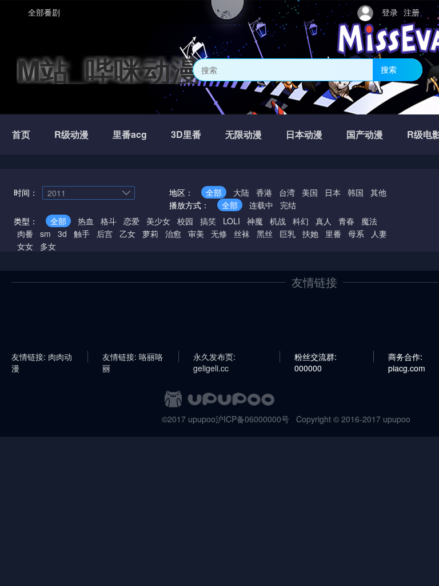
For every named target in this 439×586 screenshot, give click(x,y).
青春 (346, 221)
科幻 (301, 221)
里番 (333, 233)
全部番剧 (44, 12)
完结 (288, 205)
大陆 (241, 192)
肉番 (25, 233)
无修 (219, 233)
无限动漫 (243, 134)
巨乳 (288, 233)
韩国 (356, 192)
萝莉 (150, 233)
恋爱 (131, 221)
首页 (21, 134)
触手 (82, 233)
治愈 (173, 233)
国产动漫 (364, 134)
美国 (310, 192)
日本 (333, 192)
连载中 (261, 205)
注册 (412, 12)
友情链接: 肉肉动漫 (41, 356)
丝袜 (242, 233)
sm (45, 233)
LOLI (231, 221)
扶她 (310, 233)
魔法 (369, 221)
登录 (390, 12)
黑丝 (265, 233)
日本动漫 (304, 134)
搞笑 (208, 221)
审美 (196, 233)
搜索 (389, 69)
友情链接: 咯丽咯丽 (132, 356)
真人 (324, 221)
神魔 (255, 221)
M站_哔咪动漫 (108, 69)
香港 (264, 192)
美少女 (158, 221)
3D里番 (186, 134)
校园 (185, 221)
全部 (214, 192)
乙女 (127, 233)
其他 (378, 192)
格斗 (109, 221)
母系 (356, 233)
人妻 (379, 233)
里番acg (130, 134)
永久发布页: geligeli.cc (214, 356)
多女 (48, 246)
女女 (25, 246)
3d (62, 233)
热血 (86, 221)
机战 (278, 221)
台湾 (287, 192)
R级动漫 (71, 134)
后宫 (105, 233)
